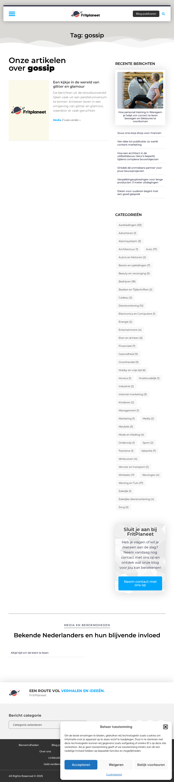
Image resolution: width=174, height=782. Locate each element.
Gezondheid (128, 354)
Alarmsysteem (130, 241)
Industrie (126, 386)
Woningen (150, 474)
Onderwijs (127, 442)
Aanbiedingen (130, 225)
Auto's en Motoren (132, 257)
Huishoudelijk (149, 378)
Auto (151, 249)
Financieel (127, 346)
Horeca (125, 378)
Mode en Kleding (131, 434)
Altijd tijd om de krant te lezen (30, 652)
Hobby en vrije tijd (132, 370)
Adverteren (127, 233)
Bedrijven (127, 281)
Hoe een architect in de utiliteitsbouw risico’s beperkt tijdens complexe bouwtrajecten (138, 156)
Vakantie (148, 450)
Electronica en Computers (137, 313)
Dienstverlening (131, 305)
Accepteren (81, 765)
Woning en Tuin (131, 483)
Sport (148, 442)
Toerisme (126, 450)
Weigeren (116, 765)
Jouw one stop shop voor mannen (139, 133)
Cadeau (125, 297)
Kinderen (126, 402)
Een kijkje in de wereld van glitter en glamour (76, 84)
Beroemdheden (29, 745)
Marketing (127, 418)
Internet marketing (133, 394)
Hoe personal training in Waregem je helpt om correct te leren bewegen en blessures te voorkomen (140, 117)
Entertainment (130, 329)
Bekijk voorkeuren (151, 765)
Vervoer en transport (134, 466)
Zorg (124, 507)
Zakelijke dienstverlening (136, 499)
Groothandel (129, 362)
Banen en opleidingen (134, 265)
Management (129, 410)
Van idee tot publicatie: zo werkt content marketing (137, 143)
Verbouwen (128, 458)
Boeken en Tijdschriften (135, 289)
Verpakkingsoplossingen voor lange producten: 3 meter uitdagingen (140, 181)
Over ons (45, 751)
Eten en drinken (131, 337)
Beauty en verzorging (134, 273)
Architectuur (128, 249)
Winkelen (126, 474)
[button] (165, 727)
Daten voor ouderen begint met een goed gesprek (137, 192)
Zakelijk (125, 491)
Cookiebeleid (114, 774)
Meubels (126, 426)
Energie (125, 321)
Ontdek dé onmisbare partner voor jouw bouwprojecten (139, 169)
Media (57, 120)
